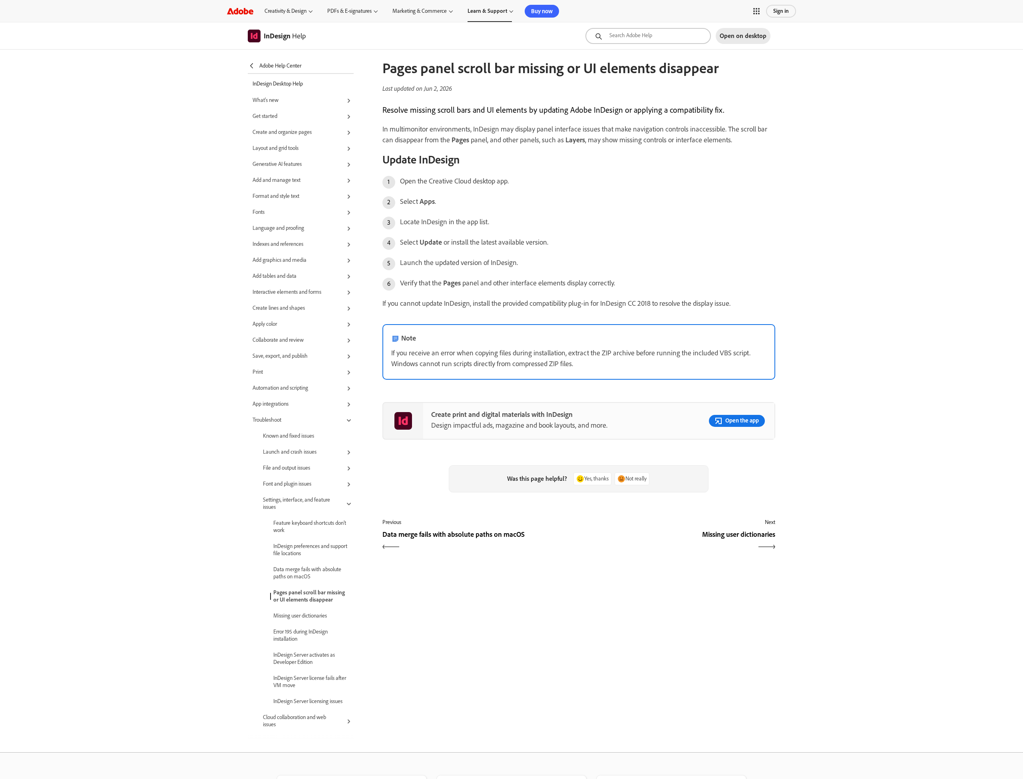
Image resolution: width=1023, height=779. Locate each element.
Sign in (781, 11)
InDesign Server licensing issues (307, 701)
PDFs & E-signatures (349, 11)
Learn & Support (487, 11)
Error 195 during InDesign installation (300, 635)
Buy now (542, 11)
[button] (756, 11)
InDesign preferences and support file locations (310, 550)
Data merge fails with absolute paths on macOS (307, 573)
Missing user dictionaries (300, 615)
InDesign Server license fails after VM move (309, 682)
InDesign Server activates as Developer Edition (304, 658)
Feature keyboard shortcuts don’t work (309, 527)
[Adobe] (240, 11)
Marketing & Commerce (419, 11)
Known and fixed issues (288, 435)
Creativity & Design (286, 11)
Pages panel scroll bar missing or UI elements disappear (309, 596)
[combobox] (648, 36)
